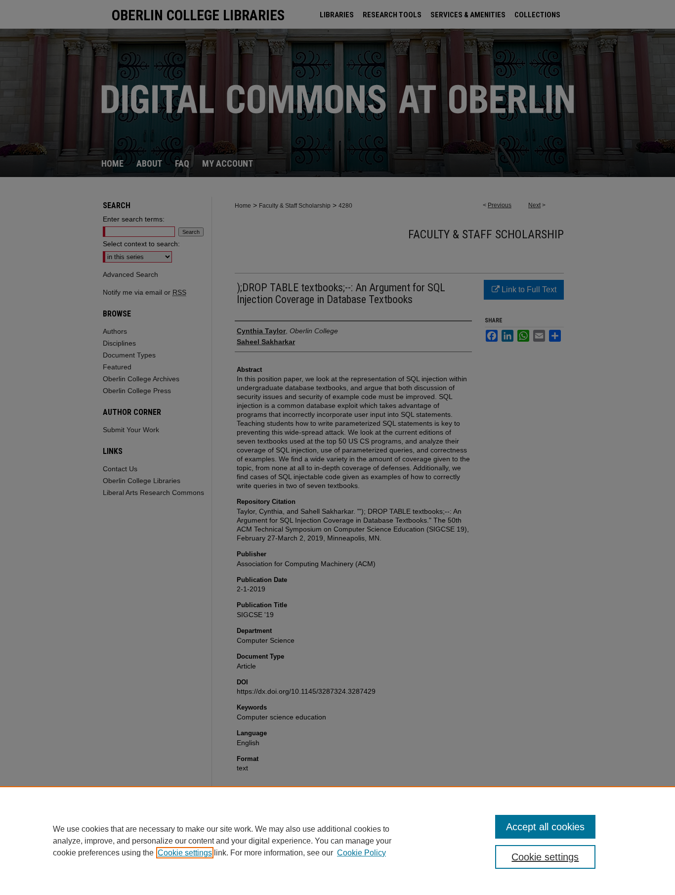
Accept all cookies (545, 826)
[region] (337, 840)
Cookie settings (185, 853)
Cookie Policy (361, 853)
